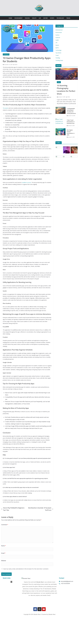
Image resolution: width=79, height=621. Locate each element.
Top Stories (58, 53)
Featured (57, 37)
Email (3, 553)
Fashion (27, 18)
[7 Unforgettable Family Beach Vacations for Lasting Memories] (60, 112)
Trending (57, 58)
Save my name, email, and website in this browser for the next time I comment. (26, 569)
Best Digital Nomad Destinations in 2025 (71, 132)
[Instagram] (39, 609)
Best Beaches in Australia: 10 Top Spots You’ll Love (39, 509)
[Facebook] (35, 609)
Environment (18, 18)
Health (34, 18)
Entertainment (59, 30)
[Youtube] (44, 609)
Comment (4, 525)
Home (10, 18)
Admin (16, 64)
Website (3, 560)
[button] (11, 582)
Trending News (59, 60)
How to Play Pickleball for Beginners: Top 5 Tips (14, 509)
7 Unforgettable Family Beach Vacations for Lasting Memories (71, 111)
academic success (26, 182)
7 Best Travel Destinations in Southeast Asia (71, 121)
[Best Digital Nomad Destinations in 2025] (60, 133)
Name (3, 546)
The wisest (5, 108)
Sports (52, 18)
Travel (68, 18)
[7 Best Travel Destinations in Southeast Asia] (60, 122)
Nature (45, 18)
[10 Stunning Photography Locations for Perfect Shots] (66, 74)
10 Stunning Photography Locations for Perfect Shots (66, 89)
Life (40, 18)
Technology (60, 18)
